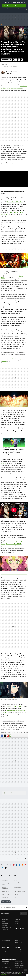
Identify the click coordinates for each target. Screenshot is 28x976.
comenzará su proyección (14, 706)
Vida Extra (16, 923)
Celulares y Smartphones (5, 887)
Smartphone (11, 24)
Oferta (4, 24)
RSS (22, 864)
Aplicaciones (17, 887)
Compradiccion (5, 954)
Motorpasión (17, 940)
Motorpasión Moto (18, 942)
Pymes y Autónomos (19, 952)
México (16, 894)
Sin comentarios (7, 59)
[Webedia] (5, 914)
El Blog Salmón (17, 949)
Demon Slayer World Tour (15, 202)
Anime (13, 732)
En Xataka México (6, 447)
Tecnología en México (19, 891)
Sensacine (16, 930)
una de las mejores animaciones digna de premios (13, 359)
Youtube (13, 864)
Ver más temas (6, 901)
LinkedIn (3, 867)
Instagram (16, 864)
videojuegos (5, 897)
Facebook (14, 60)
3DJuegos (16, 921)
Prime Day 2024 (5, 891)
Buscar (26, 907)
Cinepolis (20, 732)
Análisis (9, 732)
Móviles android (5, 894)
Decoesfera (4, 952)
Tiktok (6, 867)
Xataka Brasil (5, 963)
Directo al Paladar (6, 940)
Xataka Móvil (5, 923)
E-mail (22, 60)
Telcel (15, 897)
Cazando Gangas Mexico (6, 883)
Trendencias (4, 949)
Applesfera (4, 925)
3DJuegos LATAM (18, 961)
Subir (22, 913)
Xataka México (5, 961)
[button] (11, 72)
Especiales (17, 883)
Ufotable (3, 463)
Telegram (19, 864)
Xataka (3, 921)
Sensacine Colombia (19, 965)
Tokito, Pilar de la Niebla (13, 544)
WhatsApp (18, 24)
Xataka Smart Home (6, 927)
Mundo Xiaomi (5, 929)
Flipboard (19, 60)
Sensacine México (18, 963)
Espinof (16, 933)
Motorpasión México (19, 967)
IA (23, 24)
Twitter (16, 60)
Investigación (5, 880)
